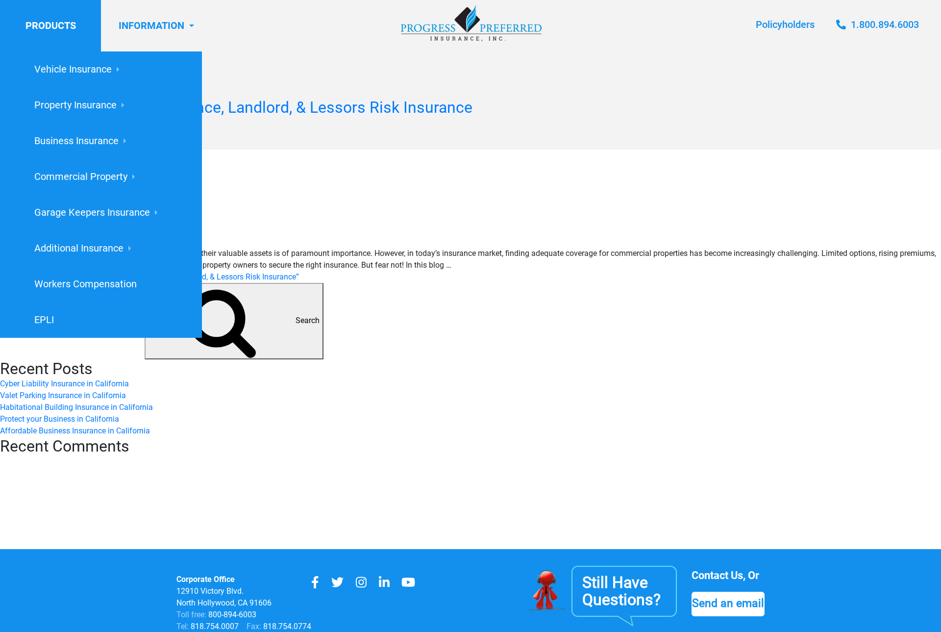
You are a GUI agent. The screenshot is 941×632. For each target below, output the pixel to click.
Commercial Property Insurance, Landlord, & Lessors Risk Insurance (236, 107)
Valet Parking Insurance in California (63, 395)
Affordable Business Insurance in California (75, 430)
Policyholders (785, 24)
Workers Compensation (85, 284)
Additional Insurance (79, 248)
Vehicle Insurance (73, 69)
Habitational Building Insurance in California (76, 407)
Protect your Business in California (59, 419)
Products (50, 25)
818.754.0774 (286, 626)
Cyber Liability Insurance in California (64, 383)
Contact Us (717, 575)
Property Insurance (75, 105)
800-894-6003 (232, 614)
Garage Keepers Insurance (92, 212)
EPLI (44, 320)
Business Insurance (76, 141)
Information (151, 25)
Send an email (728, 603)
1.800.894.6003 (883, 24)
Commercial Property (80, 176)
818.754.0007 (214, 626)
